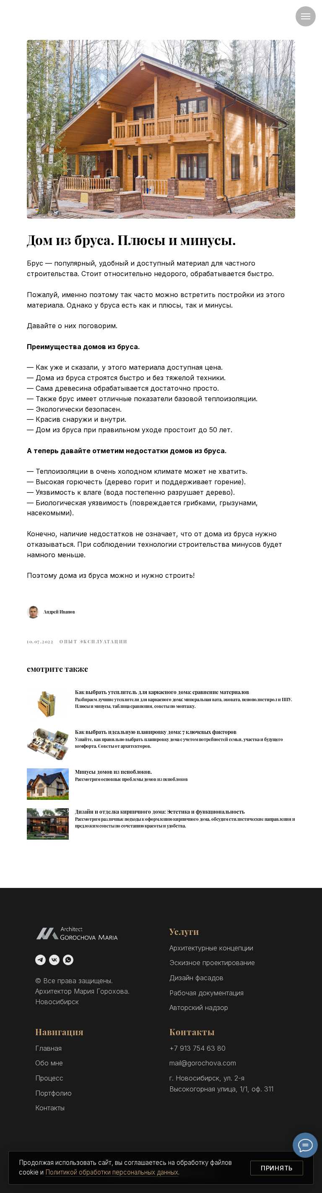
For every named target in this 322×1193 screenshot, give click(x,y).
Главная (48, 1048)
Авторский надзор (198, 1007)
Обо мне (49, 1063)
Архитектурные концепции (211, 948)
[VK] (54, 960)
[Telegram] (40, 960)
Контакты (50, 1108)
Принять (277, 1168)
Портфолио (53, 1093)
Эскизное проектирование (212, 962)
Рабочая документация (206, 993)
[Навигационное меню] (305, 16)
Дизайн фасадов (196, 978)
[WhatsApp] (68, 960)
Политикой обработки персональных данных (111, 1172)
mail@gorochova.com (202, 1063)
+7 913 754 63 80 (197, 1048)
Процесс (49, 1078)
